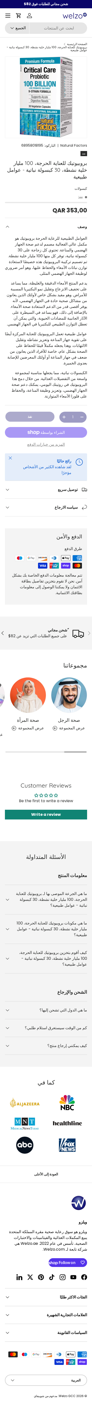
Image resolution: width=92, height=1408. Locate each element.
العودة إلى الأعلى (46, 1174)
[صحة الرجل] (69, 695)
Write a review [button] (46, 814)
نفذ (30, 416)
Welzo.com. (54, 1249)
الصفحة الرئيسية (77, 44)
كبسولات (81, 188)
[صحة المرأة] (28, 695)
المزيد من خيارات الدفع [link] (46, 444)
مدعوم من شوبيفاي (45, 1396)
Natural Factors (73, 145)
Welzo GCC (67, 1396)
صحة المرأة (28, 720)
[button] (18, 15)
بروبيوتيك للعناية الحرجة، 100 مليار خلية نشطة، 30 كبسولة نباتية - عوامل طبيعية (47, 49)
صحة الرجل (69, 720)
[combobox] (46, 28)
